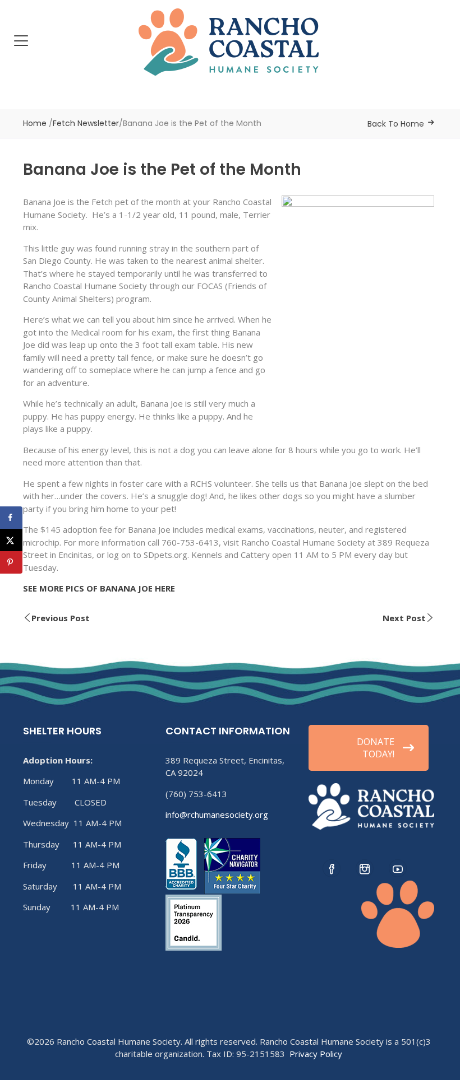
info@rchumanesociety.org (216, 814)
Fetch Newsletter (86, 123)
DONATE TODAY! (375, 747)
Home (35, 123)
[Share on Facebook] (11, 517)
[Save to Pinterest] (11, 562)
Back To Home (395, 123)
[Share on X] (11, 540)
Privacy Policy (315, 1053)
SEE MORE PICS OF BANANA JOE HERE (99, 588)
